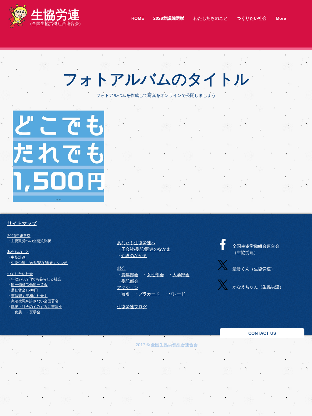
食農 (18, 312)
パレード (176, 293)
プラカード (149, 293)
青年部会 (129, 274)
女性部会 (155, 274)
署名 (54, 301)
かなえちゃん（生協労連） (258, 286)
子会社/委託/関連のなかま (146, 249)
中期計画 (18, 257)
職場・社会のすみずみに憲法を (36, 307)
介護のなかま (134, 255)
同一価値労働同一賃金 (29, 285)
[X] (222, 265)
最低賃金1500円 (24, 290)
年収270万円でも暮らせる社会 (36, 279)
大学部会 (181, 274)
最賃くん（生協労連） (253, 268)
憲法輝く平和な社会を (29, 296)
